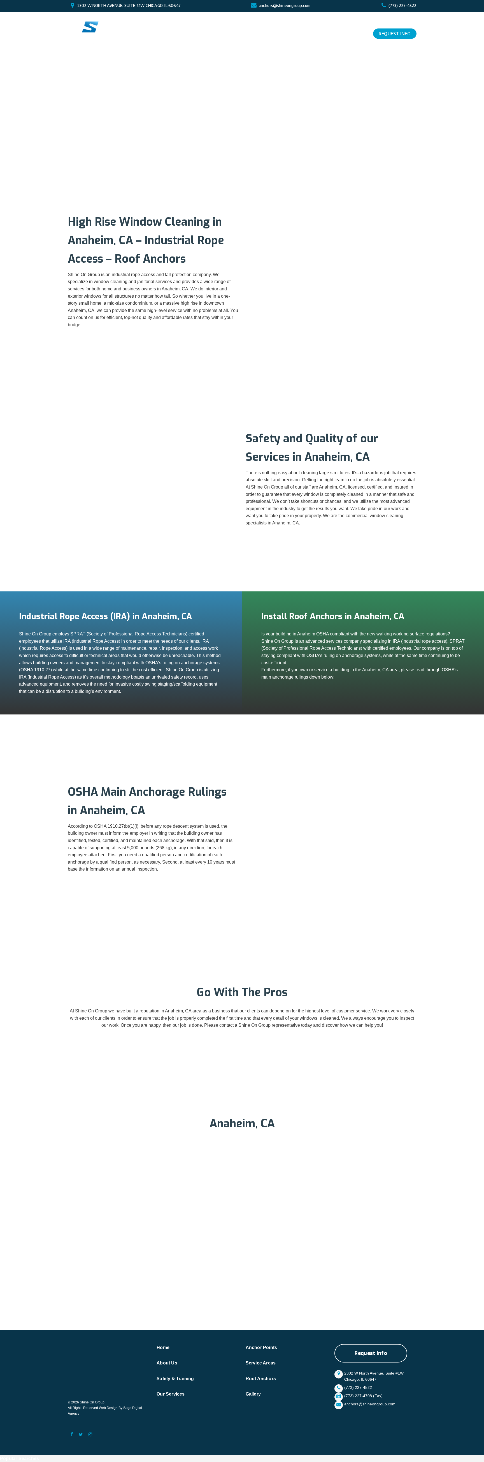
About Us (167, 1363)
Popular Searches (19, 1458)
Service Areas (261, 1363)
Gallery (253, 1394)
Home (163, 1347)
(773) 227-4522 (402, 5)
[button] (370, 1353)
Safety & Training (175, 1378)
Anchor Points (261, 1347)
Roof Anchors (261, 1378)
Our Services (171, 1394)
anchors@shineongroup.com (285, 5)
